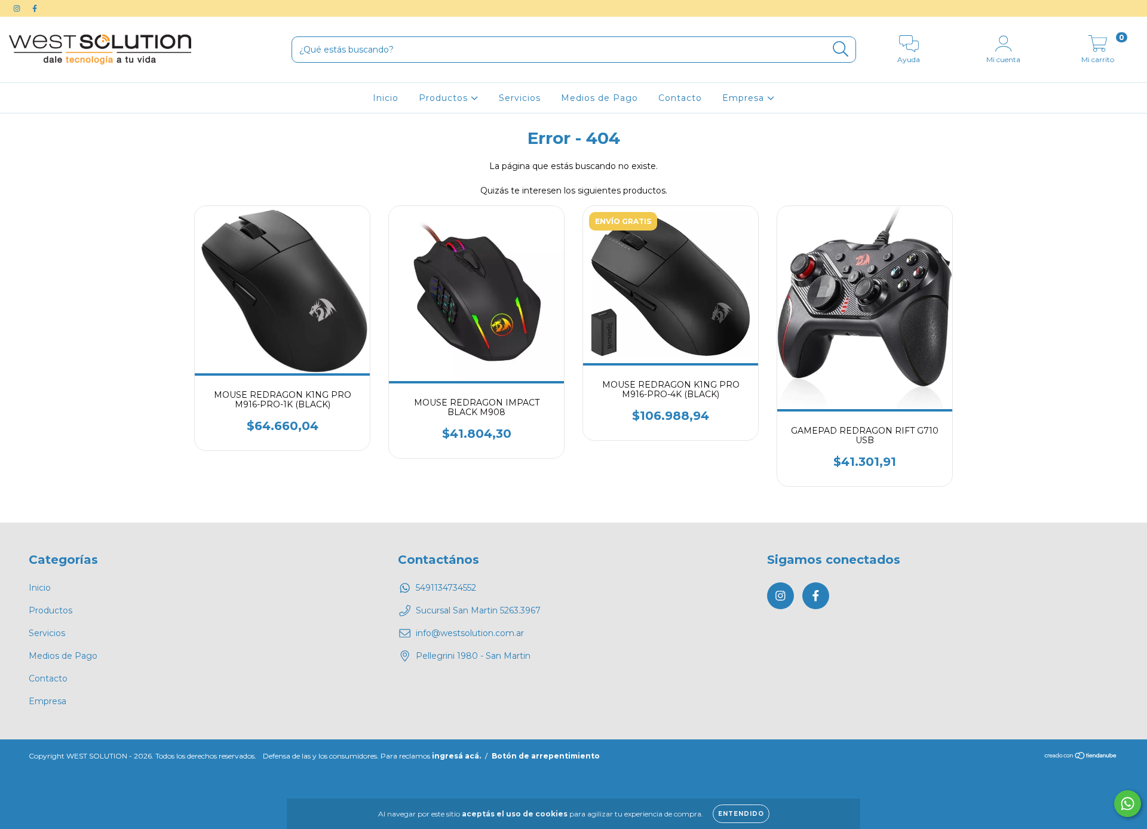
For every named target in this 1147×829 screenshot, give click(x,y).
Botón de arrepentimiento (546, 755)
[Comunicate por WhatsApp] (1127, 803)
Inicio (385, 98)
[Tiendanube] (1081, 757)
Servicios (520, 98)
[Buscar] (841, 49)
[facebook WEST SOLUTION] (34, 8)
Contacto (680, 98)
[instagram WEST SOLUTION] (18, 8)
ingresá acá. (456, 755)
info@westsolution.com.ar (470, 633)
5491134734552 (446, 587)
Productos (445, 98)
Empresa (744, 98)
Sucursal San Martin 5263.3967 (478, 610)
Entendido (741, 814)
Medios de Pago (599, 98)
